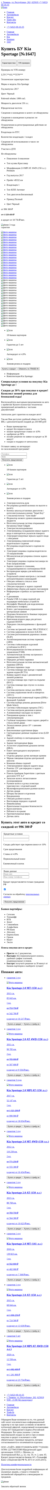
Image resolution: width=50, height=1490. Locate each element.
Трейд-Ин (11, 20)
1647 (9, 42)
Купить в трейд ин (31, 1024)
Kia (8, 37)
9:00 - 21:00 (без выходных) (19, 1400)
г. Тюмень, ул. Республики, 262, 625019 (20, 2)
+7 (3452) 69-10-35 (15, 1395)
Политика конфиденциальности (16, 1464)
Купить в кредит (9, 369)
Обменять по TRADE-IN (28, 369)
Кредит (10, 17)
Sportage (10, 39)
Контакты (11, 22)
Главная (10, 12)
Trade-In (10, 1412)
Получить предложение (12, 460)
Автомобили (13, 14)
